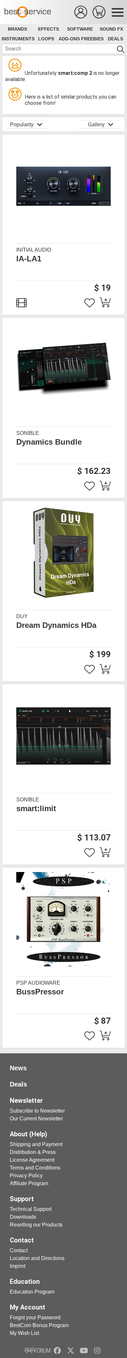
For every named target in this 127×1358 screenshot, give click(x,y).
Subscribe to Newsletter (37, 1111)
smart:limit (36, 808)
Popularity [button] (22, 124)
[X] (71, 1350)
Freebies (92, 38)
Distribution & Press (33, 1152)
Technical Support (30, 1209)
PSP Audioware (38, 983)
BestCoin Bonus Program (39, 1325)
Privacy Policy (26, 1175)
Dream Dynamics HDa (56, 625)
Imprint (17, 1266)
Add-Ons (69, 38)
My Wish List (24, 1333)
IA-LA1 (28, 259)
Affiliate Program (29, 1183)
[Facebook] (57, 1350)
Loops (46, 38)
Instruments (18, 38)
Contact (19, 1250)
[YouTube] (84, 1350)
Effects (48, 29)
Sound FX (111, 29)
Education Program (32, 1292)
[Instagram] (97, 1350)
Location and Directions (37, 1258)
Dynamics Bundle (49, 442)
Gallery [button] (96, 124)
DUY (22, 616)
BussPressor (40, 992)
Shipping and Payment (36, 1144)
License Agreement (32, 1160)
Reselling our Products (36, 1224)
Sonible (27, 433)
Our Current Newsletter (36, 1118)
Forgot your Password (35, 1317)
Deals (115, 38)
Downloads (23, 1217)
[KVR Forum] (37, 1350)
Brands (17, 29)
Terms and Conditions (35, 1168)
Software (80, 29)
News (18, 1068)
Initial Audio (33, 250)
